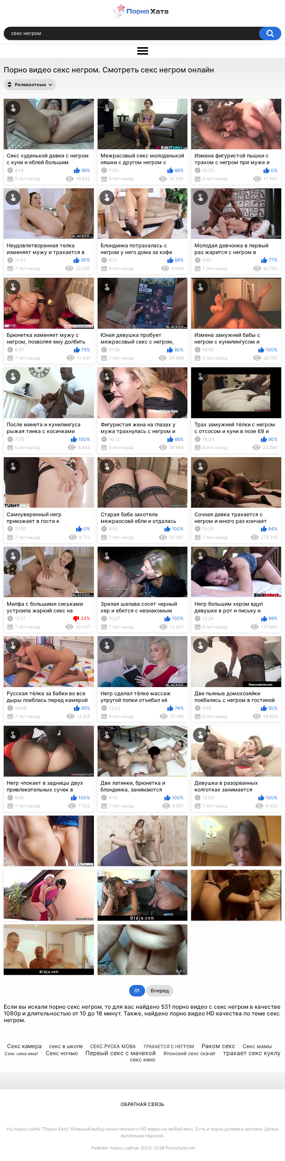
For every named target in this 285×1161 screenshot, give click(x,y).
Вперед (160, 990)
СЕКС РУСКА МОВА (113, 1046)
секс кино (142, 1059)
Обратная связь (142, 1104)
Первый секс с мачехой (120, 1053)
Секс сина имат (21, 1053)
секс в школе (66, 1046)
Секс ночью (62, 1053)
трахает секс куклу (252, 1053)
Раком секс (218, 1046)
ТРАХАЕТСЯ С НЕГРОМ (168, 1046)
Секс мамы (257, 1046)
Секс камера (24, 1046)
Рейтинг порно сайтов (115, 1148)
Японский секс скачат (189, 1053)
